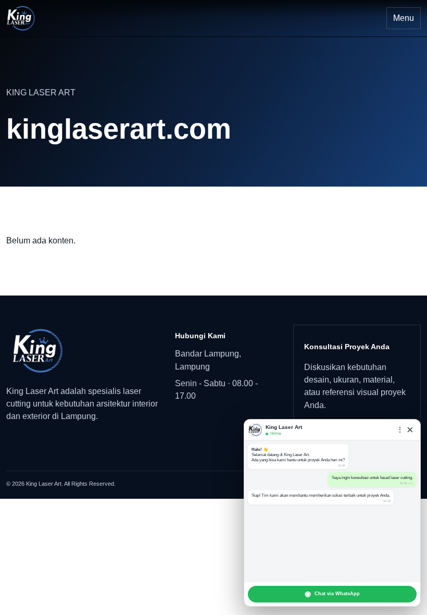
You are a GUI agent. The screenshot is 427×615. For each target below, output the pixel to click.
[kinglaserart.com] (20, 18)
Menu (403, 18)
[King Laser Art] (82, 351)
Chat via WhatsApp (332, 593)
